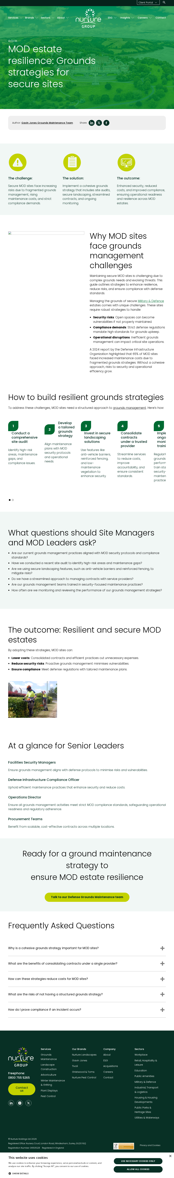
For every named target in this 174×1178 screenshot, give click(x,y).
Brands (29, 17)
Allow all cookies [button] (138, 1169)
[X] (28, 1103)
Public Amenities (144, 1076)
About (61, 17)
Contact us (22, 1089)
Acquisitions (110, 1066)
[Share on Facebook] (106, 123)
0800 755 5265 (19, 1078)
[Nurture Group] (88, 18)
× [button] (170, 1156)
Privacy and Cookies (150, 1145)
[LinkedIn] (11, 1103)
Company (109, 1049)
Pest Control (48, 1096)
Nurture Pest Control (84, 1077)
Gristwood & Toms (83, 1072)
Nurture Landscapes (84, 1054)
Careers (143, 17)
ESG (110, 17)
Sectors (45, 17)
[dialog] (87, 1165)
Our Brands (79, 1049)
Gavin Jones (79, 1060)
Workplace (141, 1054)
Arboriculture (48, 1074)
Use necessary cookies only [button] (138, 1161)
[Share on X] (99, 123)
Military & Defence (151, 301)
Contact (160, 17)
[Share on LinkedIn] (92, 123)
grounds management (129, 408)
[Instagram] (20, 1103)
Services (13, 17)
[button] (58, 1173)
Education (141, 1070)
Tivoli (75, 1066)
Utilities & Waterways (147, 1117)
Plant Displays (49, 1090)
